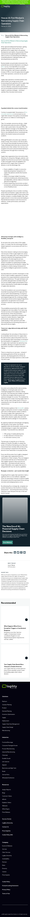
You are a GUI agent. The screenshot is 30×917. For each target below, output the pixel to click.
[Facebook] (21, 552)
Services (4, 849)
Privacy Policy (6, 889)
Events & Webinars (7, 846)
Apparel (4, 765)
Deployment (5, 720)
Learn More (22, 4)
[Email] (24, 552)
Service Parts (5, 774)
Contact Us (5, 827)
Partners (4, 862)
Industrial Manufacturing (8, 752)
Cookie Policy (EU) (7, 834)
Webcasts (4, 805)
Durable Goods (6, 758)
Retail (3, 771)
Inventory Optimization (8, 714)
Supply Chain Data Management (11, 724)
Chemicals (5, 755)
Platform (4, 701)
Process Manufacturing (8, 748)
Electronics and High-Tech (9, 768)
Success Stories (6, 819)
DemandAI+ (21, 408)
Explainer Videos (6, 802)
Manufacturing (6, 730)
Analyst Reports (6, 789)
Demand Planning (7, 711)
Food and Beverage (7, 742)
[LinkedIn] (14, 552)
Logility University (7, 823)
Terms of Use (6, 893)
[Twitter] (18, 552)
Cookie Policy (6, 881)
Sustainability (5, 858)
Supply (4, 717)
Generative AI (23, 341)
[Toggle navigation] (27, 6)
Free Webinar (7, 542)
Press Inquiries (6, 831)
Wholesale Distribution (8, 777)
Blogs (3, 793)
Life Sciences (5, 761)
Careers (4, 871)
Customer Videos (7, 796)
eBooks (4, 799)
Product (4, 708)
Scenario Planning (7, 704)
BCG (3, 66)
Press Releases (6, 812)
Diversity (4, 868)
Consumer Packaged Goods (9, 745)
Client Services (6, 852)
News (3, 865)
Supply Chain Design (7, 727)
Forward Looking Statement (10, 885)
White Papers (6, 809)
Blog (2, 35)
